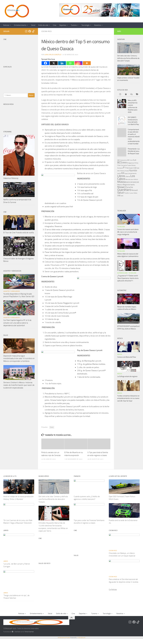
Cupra (129, 165)
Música (121, 181)
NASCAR (129, 182)
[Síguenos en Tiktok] (33, 31)
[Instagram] (78, 63)
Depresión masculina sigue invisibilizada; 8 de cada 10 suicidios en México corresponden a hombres (19, 358)
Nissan (121, 187)
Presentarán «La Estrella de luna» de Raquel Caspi (134, 151)
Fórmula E (130, 168)
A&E (118, 160)
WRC (122, 196)
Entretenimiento (20, 25)
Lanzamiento (132, 173)
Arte (131, 160)
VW (118, 195)
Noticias (6, 25)
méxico (136, 179)
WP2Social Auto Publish (64, 637)
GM (135, 168)
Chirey (136, 163)
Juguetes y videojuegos (11, 291)
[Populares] (125, 94)
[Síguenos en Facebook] (29, 31)
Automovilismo (122, 273)
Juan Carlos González (53, 55)
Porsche (129, 187)
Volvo (135, 193)
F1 (124, 167)
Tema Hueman (29, 632)
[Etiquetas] (137, 94)
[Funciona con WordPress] (12, 631)
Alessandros (123, 160)
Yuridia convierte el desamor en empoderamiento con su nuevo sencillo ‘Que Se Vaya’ (128, 398)
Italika (119, 173)
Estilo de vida (43, 25)
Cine (54, 25)
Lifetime (127, 176)
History (122, 171)
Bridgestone (130, 163)
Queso (52, 427)
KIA (122, 173)
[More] (87, 63)
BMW (124, 162)
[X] (54, 63)
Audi (134, 160)
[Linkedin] (62, 63)
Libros (121, 176)
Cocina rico (46, 31)
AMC (128, 160)
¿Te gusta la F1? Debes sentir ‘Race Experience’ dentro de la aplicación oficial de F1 (127, 278)
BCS (119, 162)
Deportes (62, 25)
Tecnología (85, 25)
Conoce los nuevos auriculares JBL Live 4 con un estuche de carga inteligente (128, 231)
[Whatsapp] (70, 63)
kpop (126, 173)
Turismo (74, 25)
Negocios (126, 184)
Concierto (124, 165)
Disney (133, 165)
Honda (127, 171)
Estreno (120, 168)
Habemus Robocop (10, 178)
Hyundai (133, 170)
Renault (134, 190)
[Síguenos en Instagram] (26, 31)
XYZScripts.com (81, 637)
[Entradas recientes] (120, 94)
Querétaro (124, 190)
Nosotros (97, 25)
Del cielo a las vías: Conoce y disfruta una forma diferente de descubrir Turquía (128, 58)
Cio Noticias (113, 589)
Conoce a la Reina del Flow (126, 357)
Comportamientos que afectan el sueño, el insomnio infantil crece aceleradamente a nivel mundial (134, 137)
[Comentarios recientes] (131, 94)
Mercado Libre (129, 179)
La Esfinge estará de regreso (127, 376)
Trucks (126, 193)
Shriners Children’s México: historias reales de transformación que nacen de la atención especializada (18, 385)
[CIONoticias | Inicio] (16, 11)
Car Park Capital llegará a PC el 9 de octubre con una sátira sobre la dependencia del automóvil (17, 323)
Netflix (132, 185)
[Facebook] (45, 63)
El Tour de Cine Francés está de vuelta (18, 232)
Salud (33, 25)
